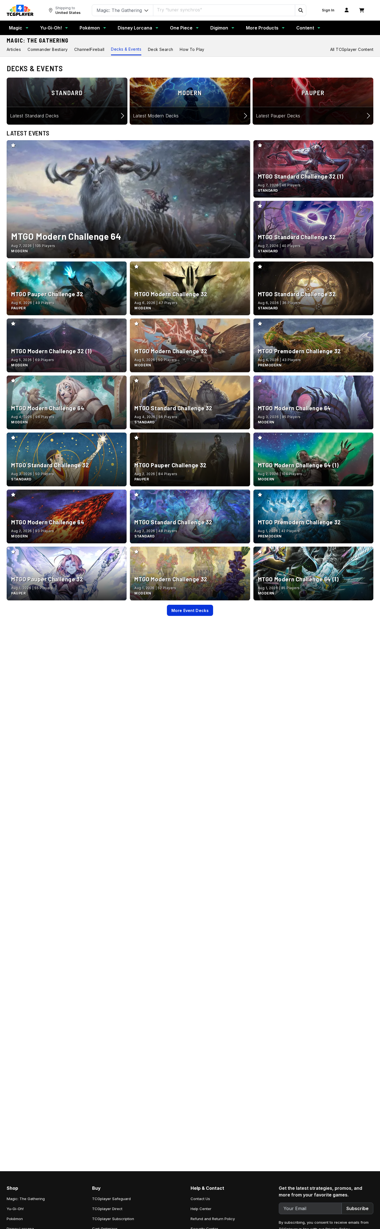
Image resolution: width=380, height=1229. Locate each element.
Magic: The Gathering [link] (26, 1198)
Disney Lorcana (135, 28)
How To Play (192, 49)
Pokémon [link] (15, 1218)
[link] (20, 10)
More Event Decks (190, 610)
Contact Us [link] (200, 1198)
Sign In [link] (328, 10)
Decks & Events (126, 49)
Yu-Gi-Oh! (51, 28)
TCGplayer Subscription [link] (113, 1218)
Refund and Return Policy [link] (213, 1218)
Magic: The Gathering (38, 40)
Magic (15, 28)
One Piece (181, 28)
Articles (14, 49)
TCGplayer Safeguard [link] (111, 1198)
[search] (224, 9)
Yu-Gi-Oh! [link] (15, 1208)
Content (305, 28)
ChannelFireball (89, 49)
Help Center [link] (201, 1208)
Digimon (219, 28)
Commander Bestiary (48, 49)
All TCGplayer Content (351, 49)
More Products (262, 28)
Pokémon (90, 28)
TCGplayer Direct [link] (107, 1208)
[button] (300, 10)
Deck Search (160, 49)
